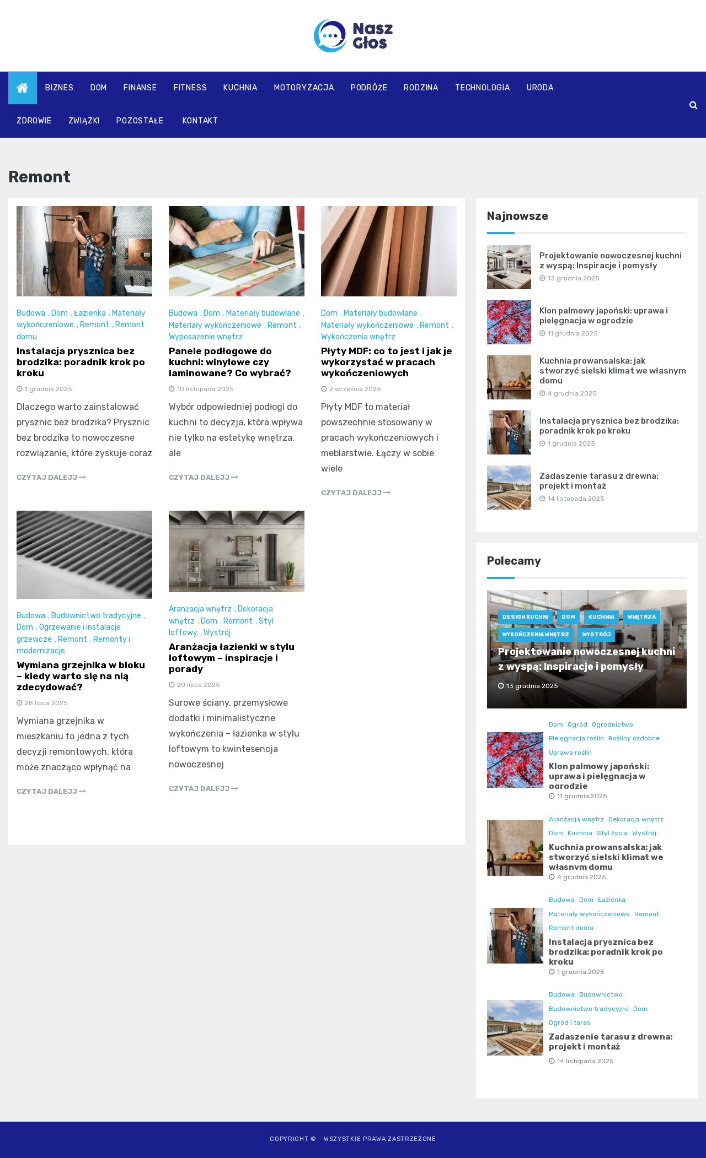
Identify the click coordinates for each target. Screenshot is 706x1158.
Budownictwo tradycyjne (96, 615)
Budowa (31, 313)
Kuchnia (240, 88)
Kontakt (200, 121)
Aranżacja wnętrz (200, 609)
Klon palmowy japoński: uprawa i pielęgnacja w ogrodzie (603, 316)
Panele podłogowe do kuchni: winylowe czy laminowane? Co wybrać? (230, 361)
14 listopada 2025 (585, 1061)
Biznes (59, 88)
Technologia (482, 88)
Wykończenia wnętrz (358, 337)
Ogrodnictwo (612, 724)
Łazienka (90, 313)
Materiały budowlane (263, 313)
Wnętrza (642, 617)
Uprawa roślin (570, 752)
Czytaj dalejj (48, 477)
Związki (84, 121)
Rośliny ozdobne (634, 738)
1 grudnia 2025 (581, 972)
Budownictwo (601, 994)
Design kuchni (525, 617)
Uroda (540, 88)
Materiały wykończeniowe (215, 325)
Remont (94, 324)
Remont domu (571, 928)
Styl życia (612, 833)
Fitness (190, 88)
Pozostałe (139, 121)
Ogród (577, 724)
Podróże (369, 88)
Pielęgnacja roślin (576, 738)
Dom (98, 88)
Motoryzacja (304, 88)
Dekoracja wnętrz (636, 819)
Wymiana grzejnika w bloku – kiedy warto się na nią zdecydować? (81, 675)
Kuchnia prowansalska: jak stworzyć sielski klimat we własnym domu (612, 371)
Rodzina (421, 88)
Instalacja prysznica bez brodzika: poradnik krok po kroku (81, 361)
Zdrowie (34, 121)
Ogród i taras (570, 1022)
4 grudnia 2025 (581, 877)
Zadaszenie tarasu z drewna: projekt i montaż (599, 481)
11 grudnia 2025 (582, 796)
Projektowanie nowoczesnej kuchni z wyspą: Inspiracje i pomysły (610, 260)
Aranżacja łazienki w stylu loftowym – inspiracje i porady (232, 657)
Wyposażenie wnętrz (206, 337)
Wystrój (217, 632)
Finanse (140, 88)
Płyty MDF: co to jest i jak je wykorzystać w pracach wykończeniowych (386, 361)
